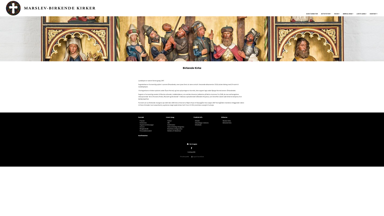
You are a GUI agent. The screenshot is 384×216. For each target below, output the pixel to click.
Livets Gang (361, 14)
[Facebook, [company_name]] (191, 148)
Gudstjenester (312, 14)
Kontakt (373, 14)
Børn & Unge (347, 14)
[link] (326, 14)
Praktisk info (198, 117)
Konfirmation (143, 135)
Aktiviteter (325, 14)
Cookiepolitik (191, 152)
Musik (336, 14)
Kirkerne (224, 117)
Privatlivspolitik (184, 156)
